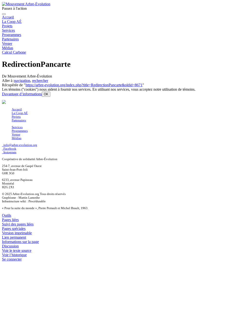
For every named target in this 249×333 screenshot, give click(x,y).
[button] (22, 94)
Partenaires (10, 39)
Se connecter (12, 259)
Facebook (9, 148)
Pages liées (10, 220)
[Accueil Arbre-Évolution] (26, 4)
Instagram (9, 152)
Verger (7, 43)
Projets (7, 26)
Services (8, 30)
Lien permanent (14, 237)
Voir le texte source (16, 250)
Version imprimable (17, 233)
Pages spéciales (14, 228)
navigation (22, 80)
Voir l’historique (14, 255)
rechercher (40, 80)
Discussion (10, 246)
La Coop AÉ (12, 22)
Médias (7, 48)
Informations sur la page (20, 242)
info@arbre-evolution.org (19, 145)
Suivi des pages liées (18, 224)
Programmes (11, 35)
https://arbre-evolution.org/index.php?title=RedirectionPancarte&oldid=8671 (84, 85)
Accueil (8, 17)
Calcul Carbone (14, 52)
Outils (6, 215)
